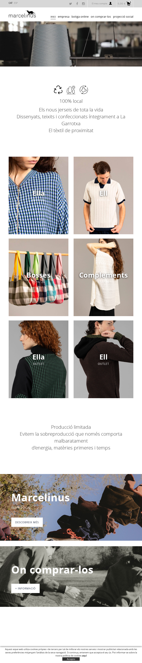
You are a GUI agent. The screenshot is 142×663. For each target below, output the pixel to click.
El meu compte (99, 3)
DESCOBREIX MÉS (27, 522)
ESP (16, 2)
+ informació (25, 588)
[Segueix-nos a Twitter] (71, 4)
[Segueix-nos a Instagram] (84, 4)
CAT (10, 2)
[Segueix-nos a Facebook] (77, 4)
